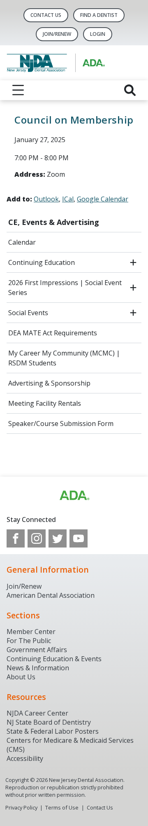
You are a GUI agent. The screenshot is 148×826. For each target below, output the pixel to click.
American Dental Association (51, 595)
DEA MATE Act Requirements (52, 332)
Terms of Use (62, 807)
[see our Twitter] (58, 538)
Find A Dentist (99, 15)
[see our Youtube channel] (78, 538)
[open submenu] (133, 262)
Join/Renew (57, 33)
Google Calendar (102, 199)
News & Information (38, 667)
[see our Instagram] (37, 538)
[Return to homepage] (74, 63)
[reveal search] (129, 90)
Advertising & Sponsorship (49, 383)
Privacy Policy (21, 807)
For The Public (29, 640)
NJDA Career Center (37, 713)
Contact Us (45, 15)
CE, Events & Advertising (53, 222)
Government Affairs (37, 649)
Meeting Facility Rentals (44, 403)
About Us (21, 676)
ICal (68, 199)
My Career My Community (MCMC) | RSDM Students (64, 358)
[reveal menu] (18, 90)
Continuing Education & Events (54, 658)
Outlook (46, 199)
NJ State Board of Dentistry (49, 722)
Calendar (22, 242)
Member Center (31, 631)
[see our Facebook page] (16, 538)
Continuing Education (41, 262)
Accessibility (25, 758)
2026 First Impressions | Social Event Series (65, 287)
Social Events (28, 312)
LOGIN (97, 33)
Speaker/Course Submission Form (60, 423)
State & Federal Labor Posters (53, 731)
